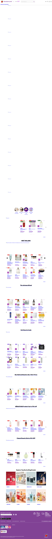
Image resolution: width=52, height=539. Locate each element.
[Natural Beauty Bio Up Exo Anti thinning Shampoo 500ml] (10, 395)
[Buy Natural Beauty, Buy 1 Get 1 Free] (26, 381)
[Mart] (17, 1)
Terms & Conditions (9, 536)
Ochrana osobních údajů (4, 536)
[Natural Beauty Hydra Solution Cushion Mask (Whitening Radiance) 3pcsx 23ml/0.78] (26, 395)
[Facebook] (50, 532)
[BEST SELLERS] (26, 247)
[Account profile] (49, 1)
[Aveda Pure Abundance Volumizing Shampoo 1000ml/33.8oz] (26, 363)
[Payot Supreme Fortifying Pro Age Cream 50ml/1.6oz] (32, 227)
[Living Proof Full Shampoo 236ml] (41, 363)
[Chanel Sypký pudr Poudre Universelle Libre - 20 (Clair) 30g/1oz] (34, 261)
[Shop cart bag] (50, 1)
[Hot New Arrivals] (26, 337)
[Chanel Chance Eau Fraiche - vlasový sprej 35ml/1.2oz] (26, 458)
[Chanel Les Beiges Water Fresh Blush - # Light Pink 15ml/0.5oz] (34, 458)
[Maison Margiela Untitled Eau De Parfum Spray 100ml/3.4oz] (41, 227)
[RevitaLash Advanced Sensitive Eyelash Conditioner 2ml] (18, 350)
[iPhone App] (3, 519)
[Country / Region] (45, 1)
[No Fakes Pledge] (9, 528)
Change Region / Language (47, 521)
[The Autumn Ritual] (26, 292)
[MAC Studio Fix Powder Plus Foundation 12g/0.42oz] (10, 363)
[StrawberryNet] (6, 1)
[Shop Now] (24, 11)
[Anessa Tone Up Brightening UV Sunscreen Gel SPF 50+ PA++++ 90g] (26, 350)
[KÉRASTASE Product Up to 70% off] (26, 413)
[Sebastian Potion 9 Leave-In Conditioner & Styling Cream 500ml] (18, 363)
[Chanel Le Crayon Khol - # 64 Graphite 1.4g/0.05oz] (41, 458)
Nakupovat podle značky (5, 4)
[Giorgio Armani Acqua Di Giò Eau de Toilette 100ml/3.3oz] (10, 350)
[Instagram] (50, 534)
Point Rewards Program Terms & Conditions (18, 536)
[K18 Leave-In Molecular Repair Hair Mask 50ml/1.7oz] (41, 261)
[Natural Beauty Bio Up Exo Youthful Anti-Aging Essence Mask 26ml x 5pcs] (41, 395)
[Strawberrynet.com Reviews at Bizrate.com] (3, 528)
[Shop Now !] (24, 51)
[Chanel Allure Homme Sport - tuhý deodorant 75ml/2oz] (18, 458)
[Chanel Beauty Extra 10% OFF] (26, 445)
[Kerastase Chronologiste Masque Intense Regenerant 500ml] (41, 350)
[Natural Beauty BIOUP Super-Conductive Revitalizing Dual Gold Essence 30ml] (34, 395)
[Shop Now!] (24, 25)
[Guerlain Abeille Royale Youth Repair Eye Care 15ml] (34, 363)
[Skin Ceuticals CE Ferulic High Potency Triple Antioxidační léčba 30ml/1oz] (26, 261)
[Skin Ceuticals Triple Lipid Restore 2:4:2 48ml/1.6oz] (18, 261)
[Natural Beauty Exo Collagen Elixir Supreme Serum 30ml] (18, 395)
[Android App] (8, 519)
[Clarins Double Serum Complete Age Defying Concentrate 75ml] (24, 227)
